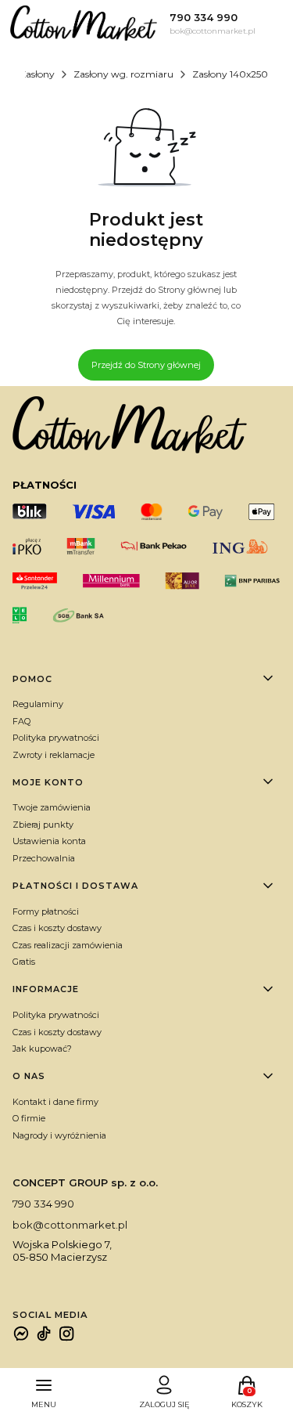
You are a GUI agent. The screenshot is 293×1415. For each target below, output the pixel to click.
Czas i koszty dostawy (57, 927)
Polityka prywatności (56, 737)
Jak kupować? (42, 1048)
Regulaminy (38, 703)
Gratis (24, 961)
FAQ (21, 721)
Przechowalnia (44, 858)
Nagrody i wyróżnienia (59, 1135)
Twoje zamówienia (52, 807)
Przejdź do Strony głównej (146, 364)
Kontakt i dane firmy (55, 1101)
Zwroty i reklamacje (54, 754)
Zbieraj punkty (43, 824)
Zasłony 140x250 (230, 74)
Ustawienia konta (49, 841)
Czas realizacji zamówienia (68, 945)
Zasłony (37, 74)
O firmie (29, 1118)
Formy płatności (46, 911)
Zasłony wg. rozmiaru (123, 74)
